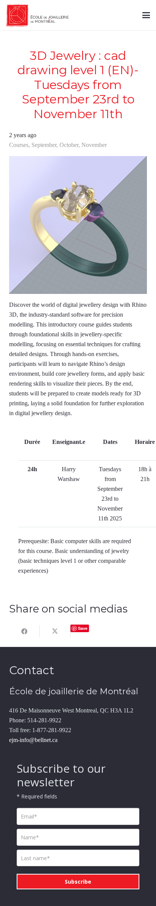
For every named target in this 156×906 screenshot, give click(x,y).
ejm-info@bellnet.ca (33, 740)
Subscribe (78, 881)
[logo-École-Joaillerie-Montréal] (37, 15)
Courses (18, 145)
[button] (146, 15)
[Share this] (24, 631)
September (43, 145)
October (68, 145)
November (94, 145)
